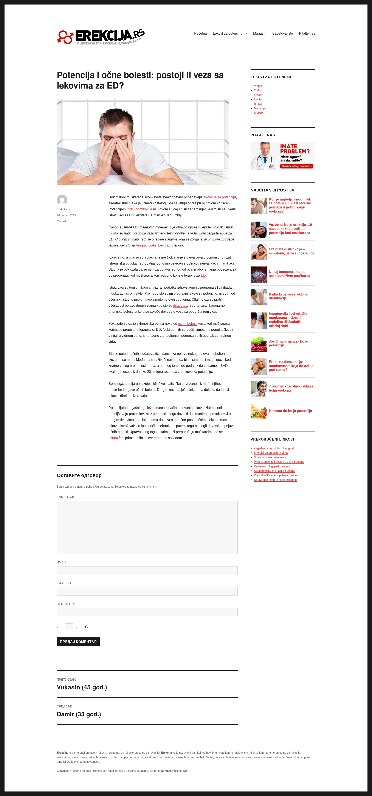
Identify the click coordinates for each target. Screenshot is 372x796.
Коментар (67, 497)
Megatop (259, 108)
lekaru (113, 438)
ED (203, 275)
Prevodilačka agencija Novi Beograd (276, 475)
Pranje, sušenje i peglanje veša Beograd (279, 461)
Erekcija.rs (63, 209)
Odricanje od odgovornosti (83, 761)
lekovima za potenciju (219, 197)
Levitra (163, 245)
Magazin (259, 33)
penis (157, 414)
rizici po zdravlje (139, 209)
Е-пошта (65, 583)
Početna (200, 33)
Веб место (66, 604)
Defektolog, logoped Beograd (272, 466)
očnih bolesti (187, 323)
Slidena (258, 113)
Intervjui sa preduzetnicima (271, 452)
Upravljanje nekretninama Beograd (275, 479)
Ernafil (258, 94)
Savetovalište (282, 33)
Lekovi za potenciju (227, 33)
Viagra (141, 245)
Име (62, 562)
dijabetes (180, 305)
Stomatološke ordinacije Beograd (274, 470)
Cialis (152, 245)
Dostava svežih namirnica (270, 457)
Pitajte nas (307, 33)
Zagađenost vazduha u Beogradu (274, 448)
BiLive (258, 104)
